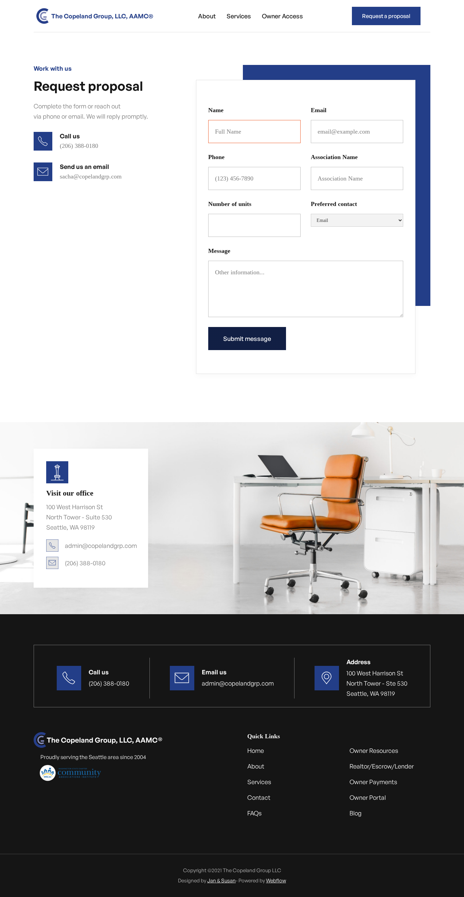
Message (219, 250)
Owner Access (282, 16)
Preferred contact (334, 204)
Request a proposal (386, 16)
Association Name (334, 157)
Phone (216, 157)
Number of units (229, 204)
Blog (355, 813)
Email (318, 110)
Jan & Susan (221, 880)
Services (239, 16)
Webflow (276, 880)
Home (255, 750)
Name (216, 110)
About (207, 16)
